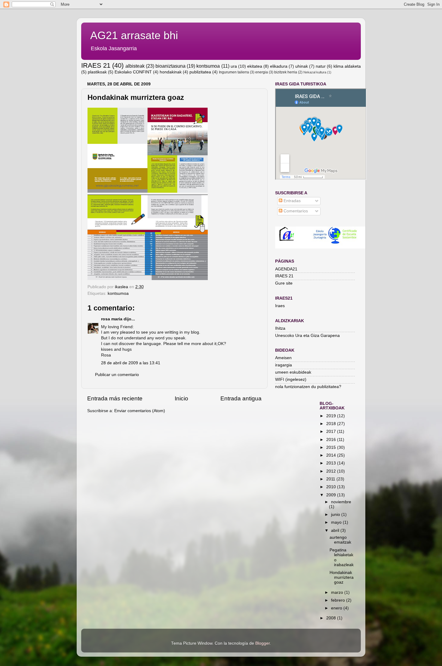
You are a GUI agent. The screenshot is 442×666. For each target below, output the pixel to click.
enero (337, 608)
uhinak (301, 66)
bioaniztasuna (170, 66)
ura (234, 66)
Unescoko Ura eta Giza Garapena (307, 335)
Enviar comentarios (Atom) (139, 411)
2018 (331, 423)
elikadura (278, 66)
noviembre (341, 502)
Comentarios (295, 211)
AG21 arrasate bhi (134, 35)
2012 (331, 471)
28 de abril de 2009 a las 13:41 (130, 363)
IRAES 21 (95, 65)
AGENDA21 (286, 269)
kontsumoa (208, 66)
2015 (331, 447)
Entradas (291, 201)
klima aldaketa (347, 66)
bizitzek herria (285, 72)
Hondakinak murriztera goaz (342, 577)
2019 (331, 416)
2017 (331, 431)
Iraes (280, 306)
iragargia (283, 365)
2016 (331, 439)
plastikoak (97, 72)
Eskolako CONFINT (133, 72)
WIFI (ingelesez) (290, 379)
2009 (331, 495)
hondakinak (171, 72)
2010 (331, 487)
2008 (331, 618)
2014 (331, 455)
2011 (331, 479)
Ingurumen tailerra (234, 72)
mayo (337, 522)
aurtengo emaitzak (340, 539)
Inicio (181, 398)
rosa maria (111, 319)
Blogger (262, 643)
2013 (331, 463)
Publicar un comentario (117, 374)
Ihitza (280, 328)
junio (336, 514)
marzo (337, 592)
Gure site (284, 283)
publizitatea (200, 72)
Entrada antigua (241, 398)
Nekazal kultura (314, 72)
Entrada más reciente (115, 398)
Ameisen (283, 358)
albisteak (135, 66)
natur (321, 66)
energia (261, 72)
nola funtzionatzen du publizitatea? (308, 386)
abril (335, 530)
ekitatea (254, 66)
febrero (338, 600)
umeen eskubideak (293, 372)
